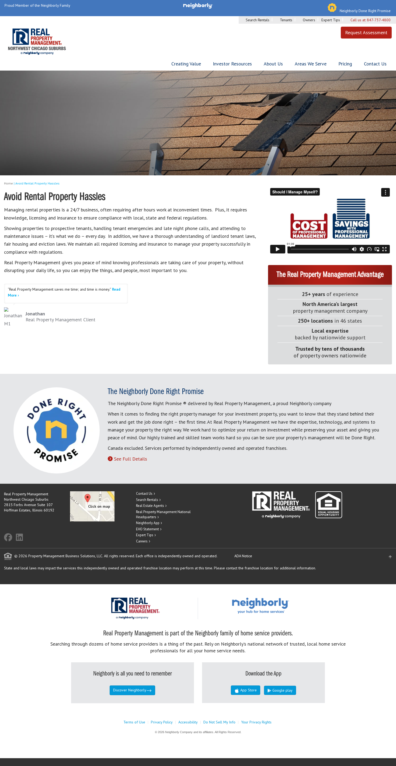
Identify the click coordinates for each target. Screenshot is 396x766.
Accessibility (188, 722)
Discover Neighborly (129, 690)
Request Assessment (366, 32)
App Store (248, 690)
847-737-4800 (379, 20)
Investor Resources (232, 64)
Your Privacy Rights (256, 722)
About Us (273, 64)
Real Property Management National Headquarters (163, 514)
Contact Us (375, 64)
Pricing (345, 64)
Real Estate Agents (150, 505)
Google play (282, 690)
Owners (309, 20)
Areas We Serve (310, 64)
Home (8, 183)
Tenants (286, 20)
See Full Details (130, 459)
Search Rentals (257, 20)
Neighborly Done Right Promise (365, 10)
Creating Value (186, 64)
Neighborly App (147, 523)
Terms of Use (134, 722)
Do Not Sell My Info (219, 722)
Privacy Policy (162, 722)
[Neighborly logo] (198, 5)
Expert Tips (330, 20)
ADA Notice (243, 555)
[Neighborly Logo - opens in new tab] (276, 605)
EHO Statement (147, 529)
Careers (142, 541)
